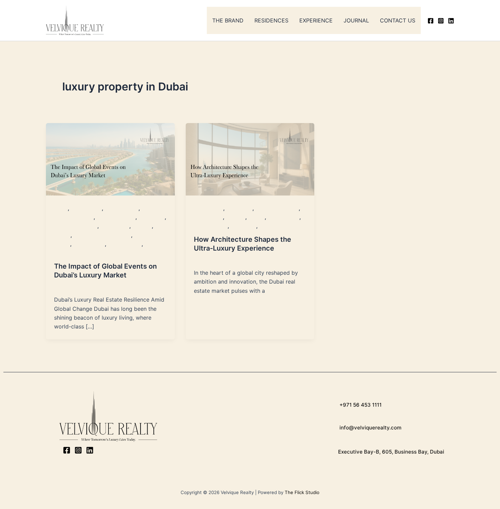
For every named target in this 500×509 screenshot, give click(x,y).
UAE (264, 226)
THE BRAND (228, 20)
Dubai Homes (86, 208)
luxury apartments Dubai (102, 235)
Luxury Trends (124, 244)
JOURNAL (356, 20)
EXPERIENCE (316, 20)
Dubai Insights (121, 208)
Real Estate (243, 226)
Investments (114, 226)
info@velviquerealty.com (369, 427)
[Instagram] (441, 21)
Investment (151, 217)
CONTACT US (397, 20)
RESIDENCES (271, 20)
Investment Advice (75, 226)
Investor (142, 226)
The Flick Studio (302, 492)
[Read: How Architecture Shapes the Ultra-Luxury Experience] (250, 158)
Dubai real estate (116, 217)
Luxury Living (89, 244)
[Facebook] (431, 21)
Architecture (208, 208)
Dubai (61, 208)
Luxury (62, 235)
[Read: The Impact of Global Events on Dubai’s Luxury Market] (110, 158)
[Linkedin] (451, 21)
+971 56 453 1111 (360, 405)
